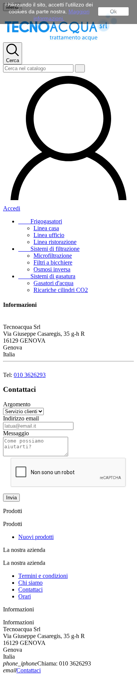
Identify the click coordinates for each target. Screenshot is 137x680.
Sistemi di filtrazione (49, 248)
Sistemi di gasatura (46, 276)
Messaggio (16, 433)
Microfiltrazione (52, 255)
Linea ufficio (48, 235)
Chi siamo (30, 582)
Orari (24, 596)
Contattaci (30, 589)
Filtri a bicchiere (52, 262)
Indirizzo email (21, 418)
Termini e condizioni (43, 576)
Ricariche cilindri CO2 (60, 290)
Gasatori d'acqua (53, 283)
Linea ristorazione (54, 242)
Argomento (16, 404)
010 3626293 (30, 375)
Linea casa (46, 228)
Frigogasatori (40, 221)
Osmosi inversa (51, 269)
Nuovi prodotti (36, 537)
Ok (113, 11)
